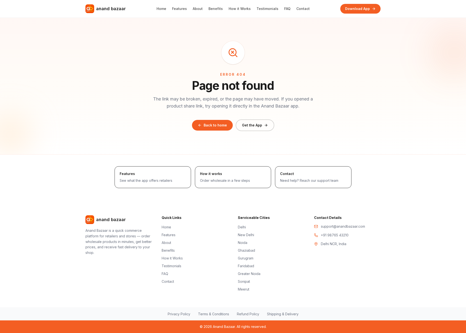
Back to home (215, 125)
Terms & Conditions (213, 314)
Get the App (252, 125)
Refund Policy (248, 314)
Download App (357, 9)
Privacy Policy (179, 314)
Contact (303, 9)
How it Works (240, 9)
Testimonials (267, 9)
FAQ (287, 9)
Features (179, 9)
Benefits (215, 9)
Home (161, 9)
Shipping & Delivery (283, 314)
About (198, 9)
